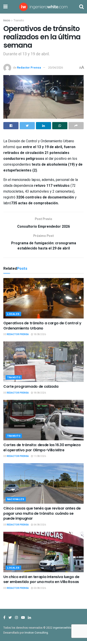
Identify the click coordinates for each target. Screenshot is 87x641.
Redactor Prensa (29, 67)
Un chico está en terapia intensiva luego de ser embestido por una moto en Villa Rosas (41, 579)
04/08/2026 (39, 524)
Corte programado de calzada (30, 386)
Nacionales (15, 499)
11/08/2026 (39, 456)
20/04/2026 (55, 67)
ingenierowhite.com (65, 628)
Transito (19, 20)
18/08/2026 (39, 334)
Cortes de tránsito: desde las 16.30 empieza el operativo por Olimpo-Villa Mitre (41, 447)
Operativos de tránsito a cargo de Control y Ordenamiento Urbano (42, 325)
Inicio (6, 20)
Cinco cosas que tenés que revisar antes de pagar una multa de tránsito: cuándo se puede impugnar (42, 513)
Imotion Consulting (36, 633)
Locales (13, 314)
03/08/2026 (39, 588)
